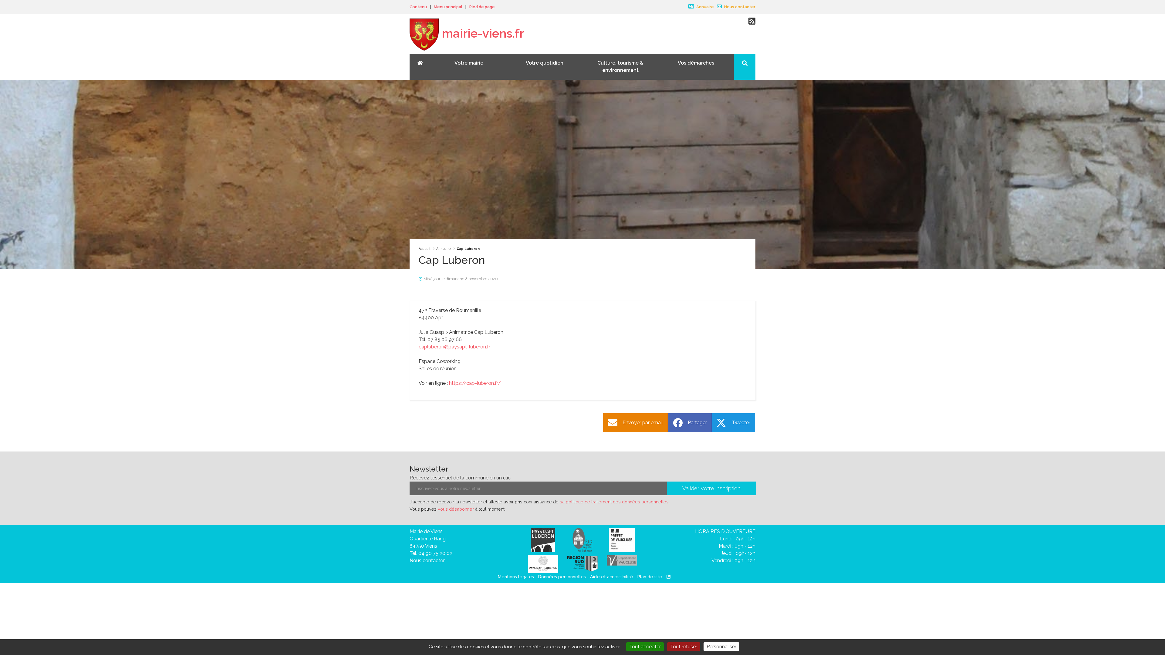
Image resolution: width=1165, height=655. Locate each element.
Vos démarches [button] (696, 63)
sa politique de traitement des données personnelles (614, 501)
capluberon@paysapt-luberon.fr (454, 347)
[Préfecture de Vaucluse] (622, 539)
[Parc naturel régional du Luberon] (582, 539)
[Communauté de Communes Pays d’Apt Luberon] (543, 539)
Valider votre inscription (711, 488)
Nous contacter (739, 7)
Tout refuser (683, 647)
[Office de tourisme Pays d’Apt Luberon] (543, 564)
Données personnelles (562, 576)
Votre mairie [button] (468, 63)
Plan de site (649, 576)
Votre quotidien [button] (544, 63)
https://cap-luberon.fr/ (475, 383)
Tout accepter (645, 647)
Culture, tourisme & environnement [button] (620, 66)
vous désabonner (456, 509)
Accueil (424, 249)
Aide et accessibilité (611, 576)
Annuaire (704, 7)
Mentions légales (516, 576)
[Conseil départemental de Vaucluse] (622, 560)
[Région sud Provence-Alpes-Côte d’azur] (582, 563)
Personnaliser (721, 647)
